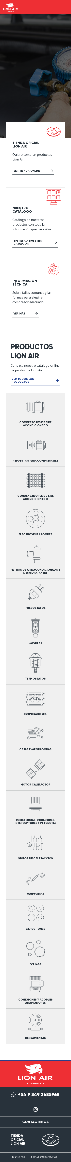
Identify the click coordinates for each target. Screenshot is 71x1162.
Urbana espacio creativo (43, 1157)
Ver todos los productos (23, 380)
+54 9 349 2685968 (39, 1094)
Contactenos (35, 1122)
